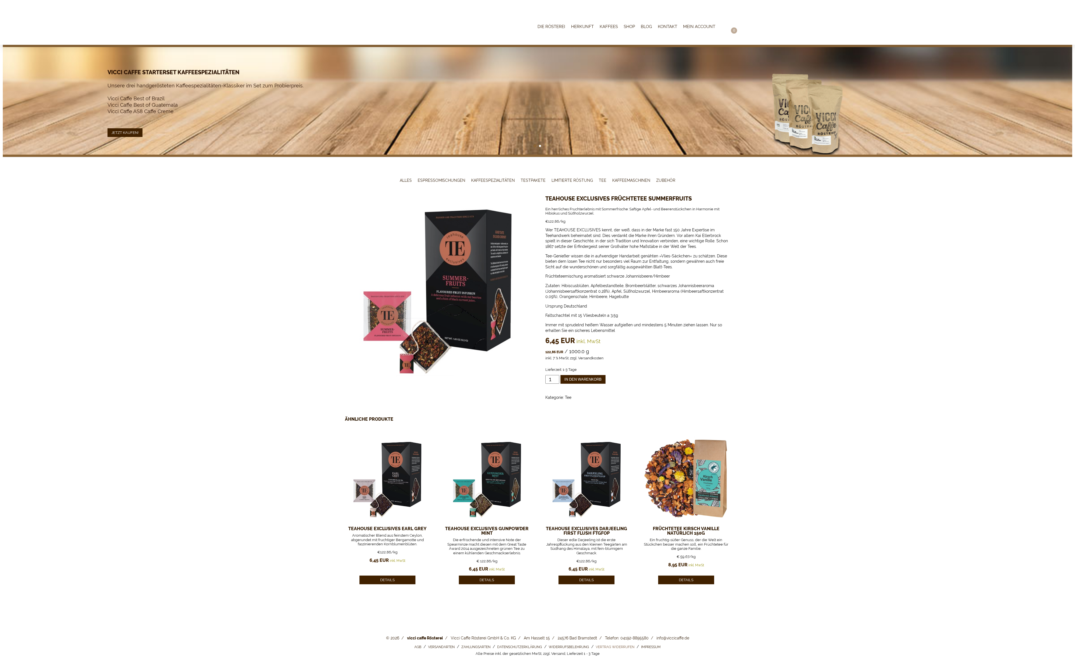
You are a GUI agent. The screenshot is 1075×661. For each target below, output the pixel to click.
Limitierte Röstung (572, 180)
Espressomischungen (441, 180)
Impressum (651, 647)
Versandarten (441, 647)
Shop (629, 27)
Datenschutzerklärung (519, 647)
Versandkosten (591, 358)
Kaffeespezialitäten (493, 180)
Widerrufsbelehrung (569, 647)
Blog (646, 27)
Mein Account (699, 27)
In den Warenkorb (583, 379)
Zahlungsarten (475, 647)
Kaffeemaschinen (631, 180)
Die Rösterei (551, 27)
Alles (406, 180)
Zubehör (665, 180)
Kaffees (609, 27)
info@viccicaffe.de (672, 638)
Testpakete (533, 180)
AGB (417, 647)
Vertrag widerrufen (615, 647)
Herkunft (582, 27)
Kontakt (667, 27)
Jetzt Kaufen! (125, 133)
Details (387, 580)
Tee (602, 180)
